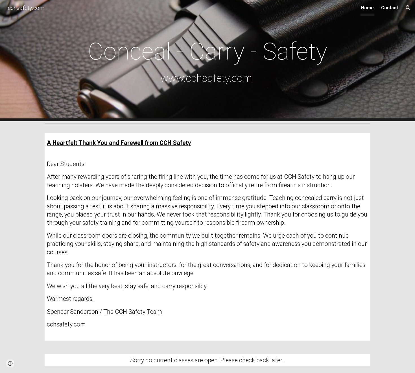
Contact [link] (389, 7)
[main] (207, 60)
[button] (408, 8)
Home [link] (367, 7)
